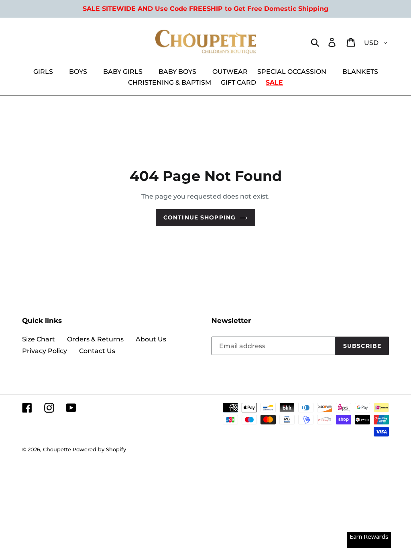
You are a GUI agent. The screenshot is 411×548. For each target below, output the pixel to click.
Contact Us (97, 351)
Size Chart (38, 339)
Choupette (57, 449)
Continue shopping (199, 217)
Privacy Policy (44, 351)
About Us (151, 339)
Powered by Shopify (99, 449)
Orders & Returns (95, 339)
